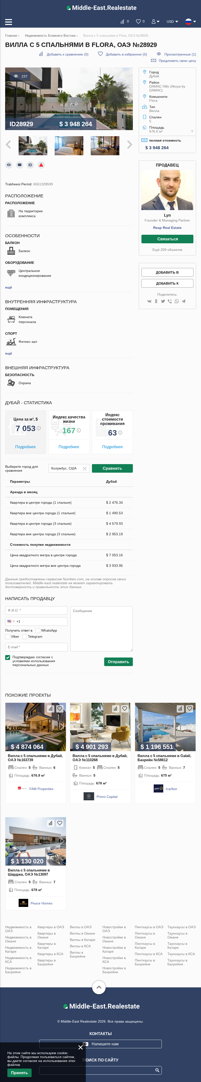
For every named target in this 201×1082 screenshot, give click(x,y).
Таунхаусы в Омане (177, 935)
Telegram (35, 636)
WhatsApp (49, 630)
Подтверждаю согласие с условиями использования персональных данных (34, 661)
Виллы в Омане (82, 933)
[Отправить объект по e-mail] (19, 165)
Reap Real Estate (167, 228)
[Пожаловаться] (41, 165)
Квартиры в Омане (47, 935)
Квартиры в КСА (50, 954)
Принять (19, 1073)
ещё (8, 287)
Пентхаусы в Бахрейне (145, 962)
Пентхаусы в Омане (145, 935)
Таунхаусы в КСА (181, 954)
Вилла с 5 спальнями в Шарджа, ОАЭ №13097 (29, 872)
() (67, 54)
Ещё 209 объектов (167, 250)
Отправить (118, 662)
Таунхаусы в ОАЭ (181, 927)
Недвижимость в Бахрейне (18, 970)
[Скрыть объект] (9, 165)
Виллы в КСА (80, 946)
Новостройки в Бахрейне (114, 970)
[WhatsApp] (176, 301)
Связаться (167, 239)
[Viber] (169, 301)
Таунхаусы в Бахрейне (177, 962)
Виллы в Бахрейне (78, 954)
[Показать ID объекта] (30, 165)
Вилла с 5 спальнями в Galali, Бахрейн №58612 (164, 758)
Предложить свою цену (177, 61)
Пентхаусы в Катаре (145, 945)
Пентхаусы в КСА (149, 954)
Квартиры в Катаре (47, 945)
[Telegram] (183, 301)
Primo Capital (107, 797)
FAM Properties (41, 789)
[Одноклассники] (156, 301)
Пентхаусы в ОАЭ (149, 927)
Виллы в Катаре (82, 940)
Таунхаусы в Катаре (177, 945)
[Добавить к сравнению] (50, 709)
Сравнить (112, 468)
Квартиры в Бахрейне (47, 962)
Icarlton (171, 789)
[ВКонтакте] (149, 301)
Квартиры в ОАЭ (51, 927)
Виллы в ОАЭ (80, 927)
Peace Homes (41, 903)
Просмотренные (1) (180, 54)
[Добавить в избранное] (59, 709)
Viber (15, 636)
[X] (163, 301)
